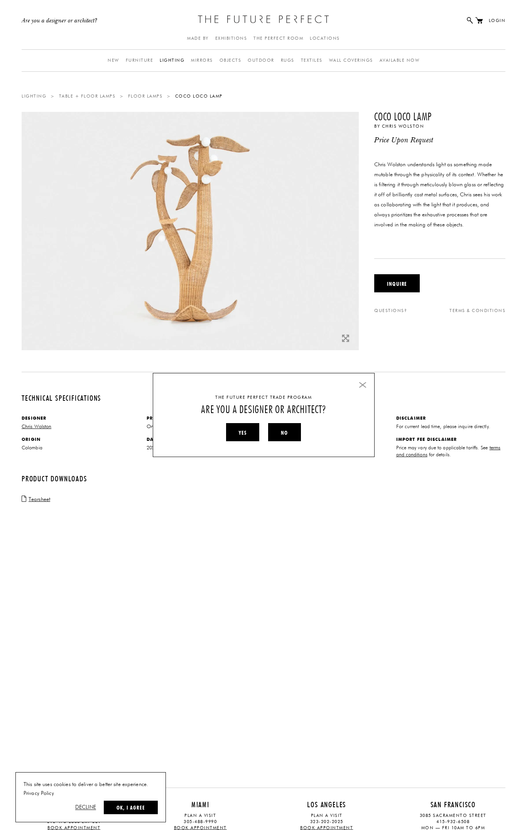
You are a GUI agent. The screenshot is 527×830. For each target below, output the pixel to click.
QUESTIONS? (390, 311)
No (284, 432)
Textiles (312, 60)
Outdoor (261, 60)
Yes (243, 432)
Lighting (172, 60)
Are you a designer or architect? (60, 21)
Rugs (287, 60)
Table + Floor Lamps (87, 96)
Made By (198, 38)
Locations (325, 38)
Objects (231, 60)
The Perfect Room (278, 38)
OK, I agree (131, 807)
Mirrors (202, 60)
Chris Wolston (403, 126)
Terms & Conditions (477, 311)
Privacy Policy (39, 793)
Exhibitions (231, 38)
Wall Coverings (351, 60)
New (113, 60)
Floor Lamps (145, 96)
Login (497, 21)
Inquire (397, 283)
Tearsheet (39, 499)
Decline (85, 807)
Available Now (400, 60)
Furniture (140, 60)
